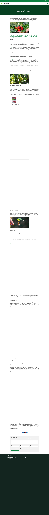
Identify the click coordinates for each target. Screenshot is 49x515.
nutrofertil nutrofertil (28, 11)
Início (17, 3)
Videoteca (38, 3)
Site (30, 445)
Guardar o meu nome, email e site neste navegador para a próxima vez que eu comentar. (22, 448)
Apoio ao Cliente (30, 3)
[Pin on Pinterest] (25, 432)
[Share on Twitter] (23, 432)
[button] (43, 0)
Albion (11, 47)
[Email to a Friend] (24, 432)
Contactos (44, 3)
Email (21, 445)
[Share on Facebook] (22, 432)
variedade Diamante (12, 59)
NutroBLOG (34, 3)
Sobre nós (41, 3)
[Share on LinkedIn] (27, 432)
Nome (11, 445)
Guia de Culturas (24, 3)
